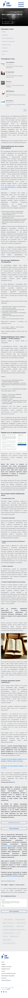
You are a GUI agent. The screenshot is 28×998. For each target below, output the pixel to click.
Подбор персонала (21, 922)
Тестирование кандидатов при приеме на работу (14, 929)
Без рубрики (5, 35)
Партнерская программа (7, 975)
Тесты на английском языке (8, 973)
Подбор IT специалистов (8, 922)
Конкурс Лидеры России (7, 38)
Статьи (3, 971)
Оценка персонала (8, 919)
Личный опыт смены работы (8, 41)
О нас (2, 962)
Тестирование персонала (8, 933)
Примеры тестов (20, 926)
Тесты (12, 21)
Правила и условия (6, 966)
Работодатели (5, 51)
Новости (4, 31)
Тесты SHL (5, 936)
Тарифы (3, 964)
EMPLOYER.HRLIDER (6, 846)
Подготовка (4, 47)
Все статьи (7, 21)
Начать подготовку (14, 828)
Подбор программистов (8, 926)
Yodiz (7, 989)
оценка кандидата (7, 939)
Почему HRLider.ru (6, 980)
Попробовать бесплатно (14, 822)
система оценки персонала (9, 943)
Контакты (3, 978)
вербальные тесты (14, 936)
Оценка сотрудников (20, 919)
